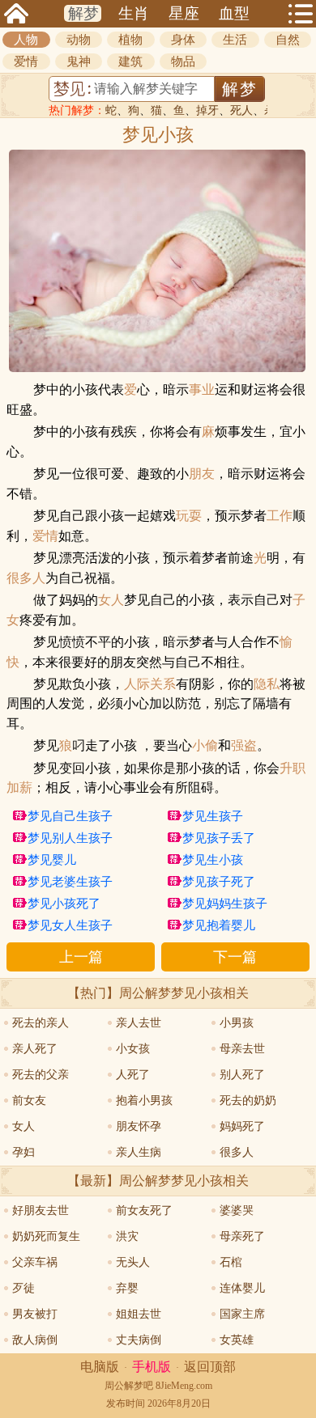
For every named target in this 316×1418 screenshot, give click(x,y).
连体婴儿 (242, 1288)
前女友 (29, 1100)
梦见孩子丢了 (218, 838)
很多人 (25, 578)
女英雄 (237, 1340)
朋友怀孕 (138, 1126)
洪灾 (127, 1236)
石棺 (231, 1262)
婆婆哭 (237, 1210)
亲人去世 (138, 1023)
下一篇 (235, 957)
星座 (184, 13)
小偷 (205, 746)
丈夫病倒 (138, 1340)
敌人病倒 (35, 1340)
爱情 (26, 61)
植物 (130, 39)
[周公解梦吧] (16, 13)
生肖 (133, 13)
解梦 (83, 13)
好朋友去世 (40, 1210)
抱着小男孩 (144, 1100)
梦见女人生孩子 (70, 925)
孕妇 (23, 1152)
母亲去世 (242, 1049)
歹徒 (23, 1288)
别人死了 (242, 1075)
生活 (235, 39)
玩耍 (189, 516)
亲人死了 (35, 1049)
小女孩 (133, 1049)
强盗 (244, 746)
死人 (241, 110)
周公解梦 (124, 1385)
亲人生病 (138, 1152)
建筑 (130, 61)
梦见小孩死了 (64, 903)
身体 (183, 39)
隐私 (267, 684)
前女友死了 (144, 1210)
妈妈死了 (242, 1126)
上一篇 (81, 957)
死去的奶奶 (248, 1100)
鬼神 (78, 61)
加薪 (19, 788)
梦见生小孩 (212, 859)
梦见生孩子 (212, 816)
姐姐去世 (138, 1314)
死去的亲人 (40, 1023)
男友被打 (35, 1314)
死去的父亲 (40, 1075)
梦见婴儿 (52, 859)
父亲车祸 (35, 1262)
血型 (234, 13)
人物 (26, 39)
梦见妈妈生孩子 (224, 903)
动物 (78, 39)
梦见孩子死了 (218, 881)
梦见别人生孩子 (70, 838)
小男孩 (237, 1023)
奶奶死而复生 (46, 1236)
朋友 (202, 474)
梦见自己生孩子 (70, 816)
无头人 (133, 1262)
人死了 (133, 1075)
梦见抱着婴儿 (218, 925)
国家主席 (242, 1314)
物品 (183, 61)
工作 (280, 516)
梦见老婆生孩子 (70, 881)
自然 (287, 39)
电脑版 (99, 1367)
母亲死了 (242, 1236)
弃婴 (127, 1288)
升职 (292, 768)
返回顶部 (210, 1367)
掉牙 (207, 110)
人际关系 (150, 684)
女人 (111, 600)
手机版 (151, 1367)
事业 (202, 390)
